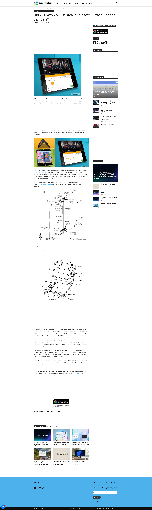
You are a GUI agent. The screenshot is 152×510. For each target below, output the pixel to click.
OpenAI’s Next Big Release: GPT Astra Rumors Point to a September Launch (105, 176)
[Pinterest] (52, 49)
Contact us (101, 508)
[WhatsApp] (55, 49)
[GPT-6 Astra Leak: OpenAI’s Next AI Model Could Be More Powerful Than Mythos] (42, 435)
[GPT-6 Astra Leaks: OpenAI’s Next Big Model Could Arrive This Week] (96, 199)
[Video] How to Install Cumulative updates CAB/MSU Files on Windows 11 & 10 (105, 92)
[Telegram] (66, 49)
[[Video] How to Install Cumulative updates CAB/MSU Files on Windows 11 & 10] (105, 89)
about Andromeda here (43, 365)
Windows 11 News (67, 3)
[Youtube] (112, 3)
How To (84, 3)
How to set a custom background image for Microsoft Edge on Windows (108, 110)
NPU (90, 3)
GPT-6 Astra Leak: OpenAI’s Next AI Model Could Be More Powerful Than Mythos (42, 444)
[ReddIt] (63, 49)
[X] (109, 3)
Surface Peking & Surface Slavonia (72, 369)
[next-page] (37, 469)
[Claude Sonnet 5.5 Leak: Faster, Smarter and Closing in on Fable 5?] (96, 186)
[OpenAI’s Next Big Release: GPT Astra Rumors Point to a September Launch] (105, 173)
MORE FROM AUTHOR (51, 426)
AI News (77, 3)
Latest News (41, 11)
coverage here (78, 373)
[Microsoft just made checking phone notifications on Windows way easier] (61, 435)
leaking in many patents (45, 184)
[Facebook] (107, 3)
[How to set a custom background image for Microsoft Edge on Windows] (96, 110)
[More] (70, 49)
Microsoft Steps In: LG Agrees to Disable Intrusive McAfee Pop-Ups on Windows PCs (80, 463)
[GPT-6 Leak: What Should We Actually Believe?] (96, 192)
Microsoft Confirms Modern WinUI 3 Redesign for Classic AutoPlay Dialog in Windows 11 (80, 444)
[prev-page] (35, 469)
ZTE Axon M (57, 411)
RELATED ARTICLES (40, 426)
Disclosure (112, 508)
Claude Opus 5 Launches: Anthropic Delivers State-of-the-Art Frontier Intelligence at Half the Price (61, 463)
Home (35, 8)
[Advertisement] (61, 36)
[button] (116, 3)
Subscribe (96, 497)
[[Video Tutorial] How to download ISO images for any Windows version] (96, 126)
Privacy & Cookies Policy (75, 508)
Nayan (36, 22)
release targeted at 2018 (40, 172)
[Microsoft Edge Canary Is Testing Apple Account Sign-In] (96, 205)
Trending (40, 8)
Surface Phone (50, 411)
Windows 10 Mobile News (49, 11)
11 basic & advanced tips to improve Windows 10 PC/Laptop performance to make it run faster (109, 118)
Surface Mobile (42, 411)
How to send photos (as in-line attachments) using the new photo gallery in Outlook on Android (108, 102)
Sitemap (107, 508)
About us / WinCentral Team (88, 508)
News (58, 3)
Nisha (95, 180)
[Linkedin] (59, 49)
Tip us (96, 508)
